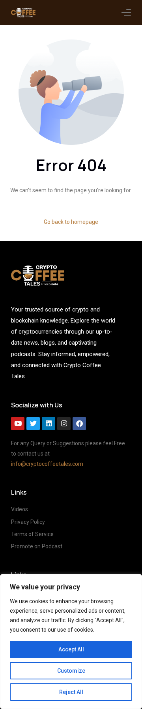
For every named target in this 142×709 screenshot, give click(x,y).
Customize (71, 671)
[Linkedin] (48, 423)
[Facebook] (79, 423)
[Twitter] (33, 423)
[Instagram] (64, 423)
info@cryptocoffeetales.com (47, 464)
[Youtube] (17, 423)
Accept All (71, 649)
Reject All (71, 692)
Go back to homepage (71, 222)
